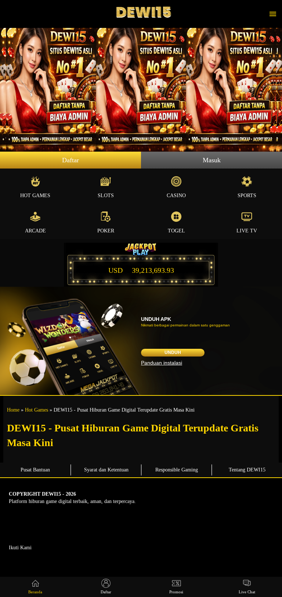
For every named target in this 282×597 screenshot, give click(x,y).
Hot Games (35, 195)
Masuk (212, 160)
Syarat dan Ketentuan (106, 470)
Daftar (70, 160)
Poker (105, 231)
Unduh (172, 352)
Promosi (176, 592)
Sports (247, 195)
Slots (106, 195)
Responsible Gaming (176, 470)
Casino (176, 195)
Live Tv (246, 231)
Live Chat (247, 592)
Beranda (35, 592)
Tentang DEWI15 (247, 470)
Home (13, 410)
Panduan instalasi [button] (161, 363)
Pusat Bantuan (35, 470)
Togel (176, 231)
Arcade (35, 231)
